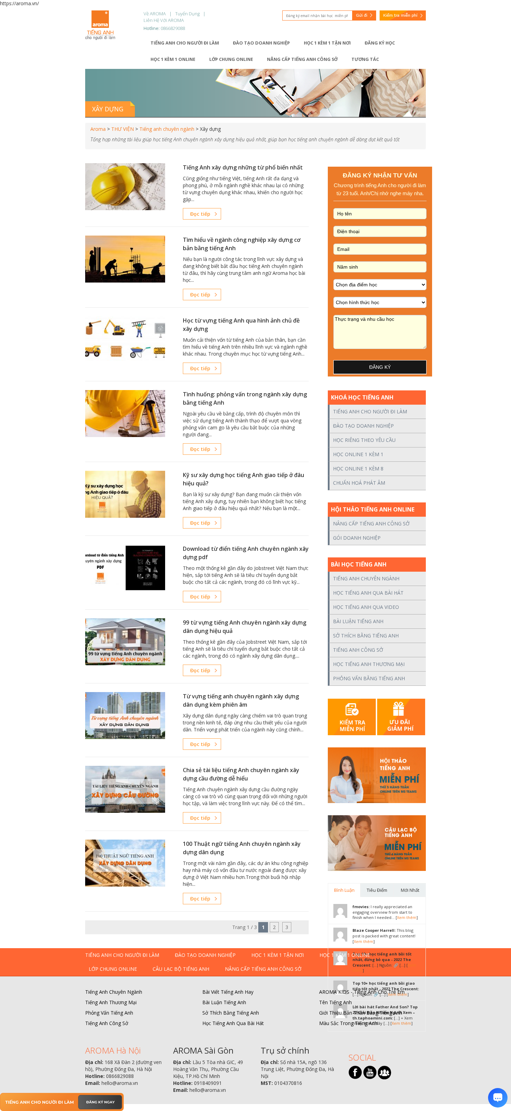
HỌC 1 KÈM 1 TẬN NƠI (277, 955)
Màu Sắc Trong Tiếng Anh (348, 1023)
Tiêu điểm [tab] (377, 890)
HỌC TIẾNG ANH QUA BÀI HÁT (368, 592)
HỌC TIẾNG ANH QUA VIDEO (366, 607)
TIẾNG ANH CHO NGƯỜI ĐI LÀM (370, 411)
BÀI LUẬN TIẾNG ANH (358, 621)
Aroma (98, 129)
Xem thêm (406, 917)
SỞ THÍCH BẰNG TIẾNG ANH (366, 635)
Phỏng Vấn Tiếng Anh (109, 1012)
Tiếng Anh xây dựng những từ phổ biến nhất (243, 167)
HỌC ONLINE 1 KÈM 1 (358, 454)
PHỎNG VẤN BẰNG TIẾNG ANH (369, 678)
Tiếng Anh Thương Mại (111, 1002)
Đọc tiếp (200, 214)
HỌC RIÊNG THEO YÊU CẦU (364, 440)
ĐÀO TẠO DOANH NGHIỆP (363, 425)
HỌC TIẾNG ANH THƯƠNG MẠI (369, 664)
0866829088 (173, 28)
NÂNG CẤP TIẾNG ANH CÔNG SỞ (371, 523)
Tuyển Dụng (187, 13)
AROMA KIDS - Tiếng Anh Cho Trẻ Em (362, 992)
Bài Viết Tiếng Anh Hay (227, 992)
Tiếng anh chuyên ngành (166, 129)
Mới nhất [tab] (410, 890)
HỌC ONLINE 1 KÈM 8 (358, 468)
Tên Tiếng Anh (335, 1002)
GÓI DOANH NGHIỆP (357, 537)
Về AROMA (155, 13)
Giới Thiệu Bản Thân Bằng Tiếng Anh (360, 1012)
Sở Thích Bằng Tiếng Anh (230, 1012)
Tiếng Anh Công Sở (106, 1023)
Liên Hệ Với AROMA (164, 20)
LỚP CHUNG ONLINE (113, 969)
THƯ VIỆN (122, 129)
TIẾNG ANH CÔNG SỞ (358, 649)
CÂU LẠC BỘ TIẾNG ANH (181, 969)
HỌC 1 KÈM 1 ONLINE (344, 955)
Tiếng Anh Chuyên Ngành (113, 992)
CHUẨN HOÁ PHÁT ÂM (359, 482)
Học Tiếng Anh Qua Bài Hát (233, 1023)
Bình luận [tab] (344, 890)
